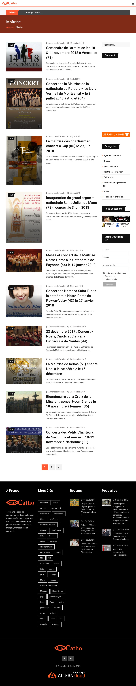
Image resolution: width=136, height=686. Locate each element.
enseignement (46, 547)
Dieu (42, 536)
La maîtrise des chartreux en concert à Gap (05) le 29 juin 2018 (68, 146)
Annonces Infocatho (56, 43)
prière (61, 602)
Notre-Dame (57, 591)
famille (58, 552)
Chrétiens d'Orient (47, 525)
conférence (56, 530)
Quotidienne (109, 276)
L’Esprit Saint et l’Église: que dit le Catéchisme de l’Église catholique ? (88, 509)
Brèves (107, 161)
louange (53, 574)
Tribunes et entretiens (114, 197)
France (57, 563)
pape (42, 597)
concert (43, 530)
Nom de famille (109, 265)
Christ (42, 519)
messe (53, 580)
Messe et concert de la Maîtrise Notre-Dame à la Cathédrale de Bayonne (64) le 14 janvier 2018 (71, 260)
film (41, 558)
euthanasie (45, 552)
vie (61, 619)
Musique (43, 591)
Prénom (106, 257)
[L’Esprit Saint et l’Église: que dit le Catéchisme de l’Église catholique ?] (74, 502)
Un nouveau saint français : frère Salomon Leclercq (121, 536)
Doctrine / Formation (113, 172)
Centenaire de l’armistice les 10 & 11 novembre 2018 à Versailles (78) (71, 53)
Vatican (53, 613)
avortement (56, 508)
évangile (43, 624)
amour (43, 508)
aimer (55, 503)
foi (49, 558)
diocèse (52, 536)
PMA (52, 602)
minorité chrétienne (48, 585)
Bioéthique (44, 514)
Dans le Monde (111, 166)
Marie (42, 580)
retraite (57, 608)
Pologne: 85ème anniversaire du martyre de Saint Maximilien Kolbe (57, 12)
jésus (42, 574)
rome (42, 613)
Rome (106, 191)
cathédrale (58, 514)
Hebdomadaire (110, 279)
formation (44, 563)
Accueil (11, 27)
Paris (42, 602)
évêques (56, 624)
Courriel (106, 249)
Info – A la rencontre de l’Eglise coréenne (120, 552)
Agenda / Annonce (112, 155)
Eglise (42, 541)
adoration (44, 503)
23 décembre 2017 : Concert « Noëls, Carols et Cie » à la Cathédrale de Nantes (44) (69, 336)
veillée (43, 619)
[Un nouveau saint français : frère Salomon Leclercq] (106, 532)
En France (108, 177)
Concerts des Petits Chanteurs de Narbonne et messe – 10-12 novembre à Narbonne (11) (70, 437)
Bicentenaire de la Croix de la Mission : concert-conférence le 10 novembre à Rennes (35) (71, 401)
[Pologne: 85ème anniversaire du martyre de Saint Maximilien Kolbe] (74, 524)
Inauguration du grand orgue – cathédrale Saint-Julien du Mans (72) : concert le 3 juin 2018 (71, 202)
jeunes (51, 569)
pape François (55, 597)
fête (42, 569)
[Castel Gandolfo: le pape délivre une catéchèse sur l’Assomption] (74, 542)
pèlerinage (44, 608)
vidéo (53, 619)
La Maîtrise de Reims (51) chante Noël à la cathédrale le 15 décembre (72, 369)
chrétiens (54, 519)
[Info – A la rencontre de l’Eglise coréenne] (106, 548)
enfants (53, 541)
